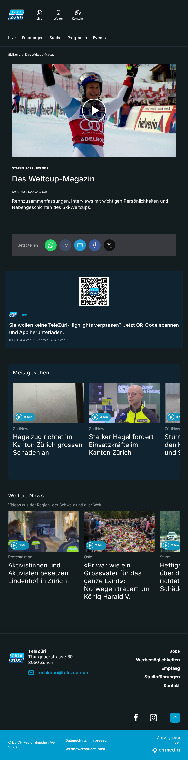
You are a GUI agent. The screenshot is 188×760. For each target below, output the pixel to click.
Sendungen (33, 37)
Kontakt (172, 685)
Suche (55, 37)
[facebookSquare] (136, 718)
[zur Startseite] (16, 15)
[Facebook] (95, 245)
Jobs (175, 651)
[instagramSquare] (153, 718)
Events (99, 37)
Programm (77, 37)
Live (12, 37)
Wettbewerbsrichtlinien (85, 749)
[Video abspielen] (94, 110)
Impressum (100, 740)
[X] (109, 245)
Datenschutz (76, 740)
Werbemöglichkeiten (158, 659)
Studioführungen (162, 676)
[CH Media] (166, 749)
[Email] (80, 245)
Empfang (170, 668)
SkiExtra (14, 54)
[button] (65, 245)
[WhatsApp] (51, 245)
